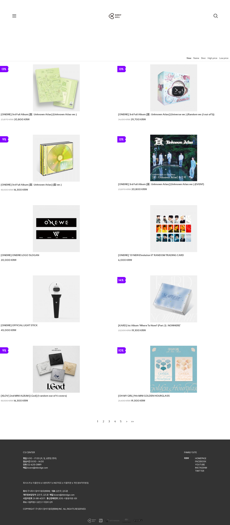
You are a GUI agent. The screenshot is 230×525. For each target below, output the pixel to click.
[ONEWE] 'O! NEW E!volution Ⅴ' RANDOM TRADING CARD (151, 255)
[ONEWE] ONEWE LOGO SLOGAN (20, 255)
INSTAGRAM (201, 468)
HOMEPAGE (200, 458)
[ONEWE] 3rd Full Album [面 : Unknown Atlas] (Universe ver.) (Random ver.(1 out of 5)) (166, 114)
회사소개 (27, 483)
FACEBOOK (200, 461)
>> (132, 421)
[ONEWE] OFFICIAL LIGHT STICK (19, 325)
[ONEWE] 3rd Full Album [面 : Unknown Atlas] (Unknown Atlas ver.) (39, 114)
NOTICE (58, 483)
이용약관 (67, 483)
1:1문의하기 (47, 483)
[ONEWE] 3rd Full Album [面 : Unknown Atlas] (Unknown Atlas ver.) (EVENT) (161, 184)
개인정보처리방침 (81, 483)
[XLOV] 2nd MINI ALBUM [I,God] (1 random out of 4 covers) (34, 395)
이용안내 (36, 483)
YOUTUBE (200, 464)
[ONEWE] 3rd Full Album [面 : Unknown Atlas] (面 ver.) (31, 184)
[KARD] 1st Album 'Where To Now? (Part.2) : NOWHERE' (149, 325)
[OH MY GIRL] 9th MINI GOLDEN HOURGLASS (144, 395)
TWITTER (199, 471)
